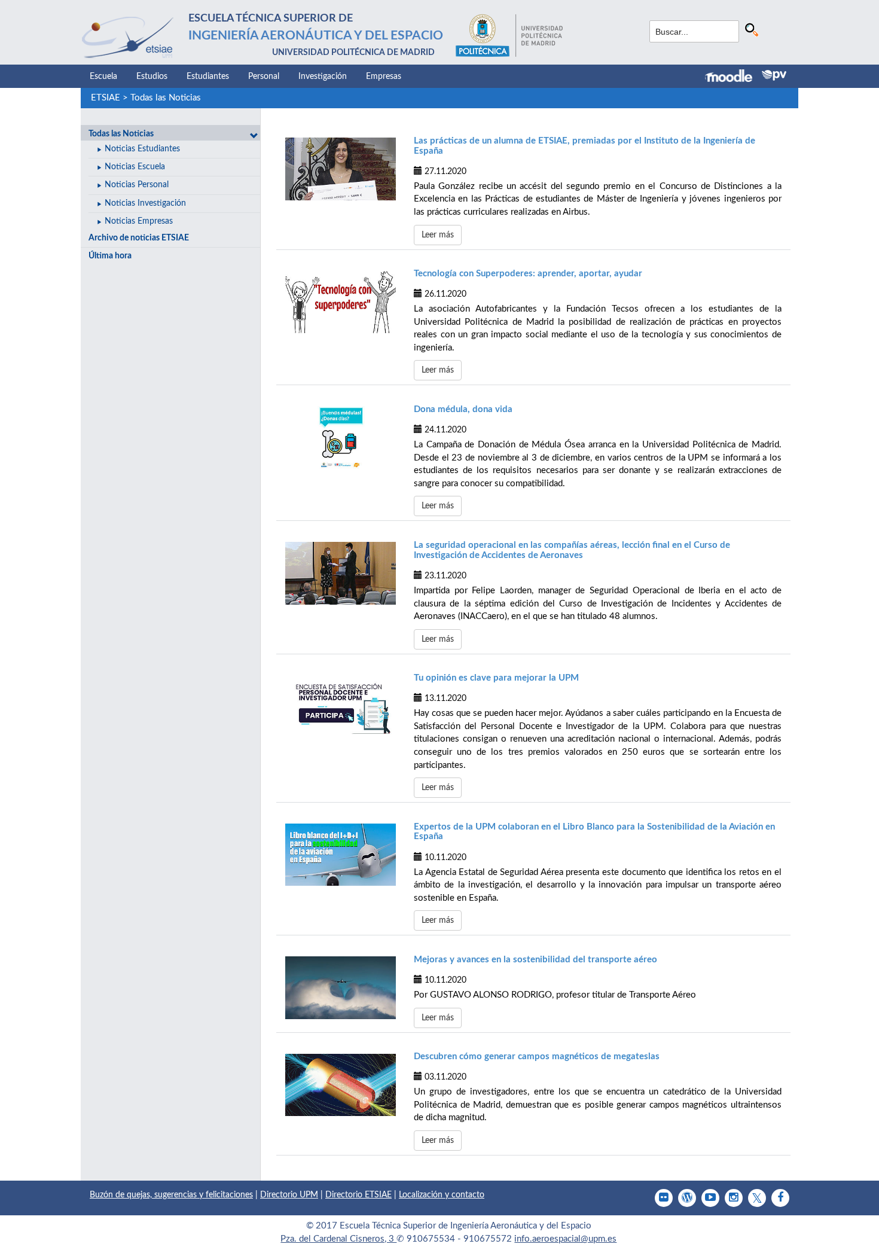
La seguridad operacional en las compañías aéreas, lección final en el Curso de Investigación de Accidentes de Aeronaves (572, 550)
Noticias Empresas (139, 221)
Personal (263, 76)
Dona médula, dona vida (463, 409)
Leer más (438, 235)
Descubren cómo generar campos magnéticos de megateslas (537, 1056)
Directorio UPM (289, 1195)
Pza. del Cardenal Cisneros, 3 (338, 1238)
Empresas (383, 76)
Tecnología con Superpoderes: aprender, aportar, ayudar (528, 273)
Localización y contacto (441, 1195)
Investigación (322, 76)
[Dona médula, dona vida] (340, 437)
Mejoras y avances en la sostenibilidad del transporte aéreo (535, 959)
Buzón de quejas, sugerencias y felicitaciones (171, 1195)
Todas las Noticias (165, 97)
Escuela (103, 76)
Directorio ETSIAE (358, 1195)
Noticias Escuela (135, 167)
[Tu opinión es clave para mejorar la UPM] (340, 706)
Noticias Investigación (145, 203)
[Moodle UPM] (733, 77)
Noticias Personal (137, 185)
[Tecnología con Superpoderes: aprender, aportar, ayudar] (340, 302)
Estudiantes (208, 76)
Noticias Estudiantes (142, 149)
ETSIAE (105, 97)
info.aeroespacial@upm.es (565, 1238)
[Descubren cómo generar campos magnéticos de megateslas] (340, 1085)
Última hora (110, 256)
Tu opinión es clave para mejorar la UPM (496, 677)
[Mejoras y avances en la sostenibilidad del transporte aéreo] (340, 987)
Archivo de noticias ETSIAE (138, 238)
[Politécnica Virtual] (774, 75)
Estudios (151, 76)
